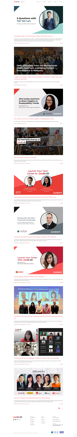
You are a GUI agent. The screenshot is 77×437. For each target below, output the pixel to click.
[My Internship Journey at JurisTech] (38, 141)
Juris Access (32, 419)
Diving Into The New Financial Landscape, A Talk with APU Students (35, 237)
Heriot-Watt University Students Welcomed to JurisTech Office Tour (35, 197)
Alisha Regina (17, 163)
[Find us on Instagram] (17, 419)
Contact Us (42, 417)
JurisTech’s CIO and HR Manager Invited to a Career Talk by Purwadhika (36, 358)
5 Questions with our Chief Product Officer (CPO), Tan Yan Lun (33, 36)
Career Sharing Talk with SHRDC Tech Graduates (29, 276)
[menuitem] (16, 2)
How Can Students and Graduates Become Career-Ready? (32, 398)
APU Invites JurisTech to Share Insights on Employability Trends (34, 119)
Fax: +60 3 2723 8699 (56, 419)
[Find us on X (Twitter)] (19, 419)
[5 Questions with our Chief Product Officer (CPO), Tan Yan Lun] (38, 20)
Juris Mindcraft (32, 424)
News (25, 123)
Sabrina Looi (16, 43)
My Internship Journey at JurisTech (25, 157)
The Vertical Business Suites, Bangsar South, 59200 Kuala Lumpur (58, 425)
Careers (23, 123)
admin (16, 123)
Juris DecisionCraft (32, 417)
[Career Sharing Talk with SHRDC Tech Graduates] (38, 260)
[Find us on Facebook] (15, 419)
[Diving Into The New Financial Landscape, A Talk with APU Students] (38, 220)
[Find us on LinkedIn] (14, 419)
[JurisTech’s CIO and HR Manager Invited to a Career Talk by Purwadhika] (38, 342)
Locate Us (42, 419)
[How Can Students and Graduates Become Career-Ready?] (38, 382)
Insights (26, 43)
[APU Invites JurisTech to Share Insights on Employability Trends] (38, 102)
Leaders (28, 43)
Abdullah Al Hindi (17, 282)
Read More (61, 43)
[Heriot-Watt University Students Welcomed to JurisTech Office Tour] (38, 181)
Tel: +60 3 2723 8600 (55, 417)
